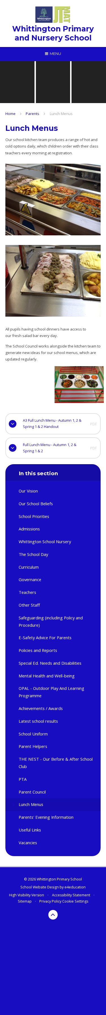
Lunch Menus (61, 113)
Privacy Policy (50, 901)
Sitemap (25, 901)
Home (10, 113)
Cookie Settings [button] (75, 901)
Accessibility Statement (71, 895)
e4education (75, 887)
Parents (32, 113)
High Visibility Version (26, 895)
